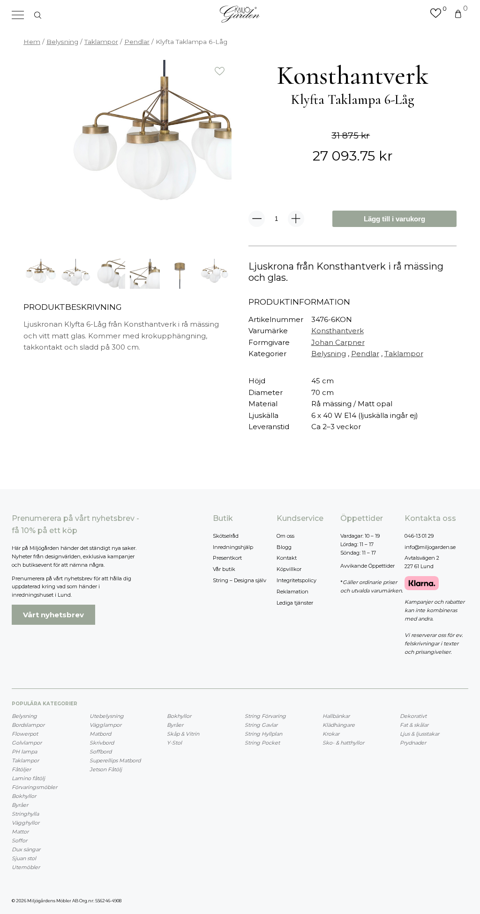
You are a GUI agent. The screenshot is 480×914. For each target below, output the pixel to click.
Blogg (284, 547)
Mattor (20, 831)
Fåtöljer (21, 769)
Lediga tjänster (295, 603)
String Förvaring (265, 716)
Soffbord (101, 751)
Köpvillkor (289, 569)
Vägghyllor (25, 822)
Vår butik (224, 569)
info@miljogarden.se (430, 547)
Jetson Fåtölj (106, 769)
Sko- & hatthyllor (343, 742)
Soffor (19, 840)
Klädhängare (338, 725)
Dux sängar (26, 849)
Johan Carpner (338, 342)
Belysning (62, 41)
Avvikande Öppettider (367, 566)
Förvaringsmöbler (34, 787)
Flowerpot (25, 734)
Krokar (330, 734)
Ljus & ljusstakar (419, 734)
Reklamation (292, 591)
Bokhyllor (24, 796)
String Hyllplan (263, 734)
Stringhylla (25, 814)
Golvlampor (27, 742)
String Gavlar (261, 725)
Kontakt (287, 558)
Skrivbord (102, 742)
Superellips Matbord (115, 760)
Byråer (20, 805)
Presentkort (227, 558)
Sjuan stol (24, 858)
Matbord (100, 734)
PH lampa (24, 751)
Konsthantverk (337, 330)
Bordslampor (28, 725)
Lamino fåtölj (28, 778)
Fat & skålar (414, 725)
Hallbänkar (336, 716)
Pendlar (137, 41)
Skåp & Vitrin (183, 734)
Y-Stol (174, 742)
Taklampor (101, 41)
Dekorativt (413, 716)
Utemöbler (26, 867)
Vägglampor (105, 725)
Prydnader (413, 742)
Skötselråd (226, 536)
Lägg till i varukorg (394, 219)
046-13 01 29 (419, 536)
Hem (31, 41)
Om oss (285, 536)
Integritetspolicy (296, 580)
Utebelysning (107, 716)
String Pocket (262, 742)
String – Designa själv (239, 580)
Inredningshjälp (233, 547)
